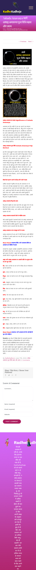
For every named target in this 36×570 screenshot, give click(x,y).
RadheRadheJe (10, 358)
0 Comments (26, 360)
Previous (23, 41)
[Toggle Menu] (31, 7)
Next (30, 41)
